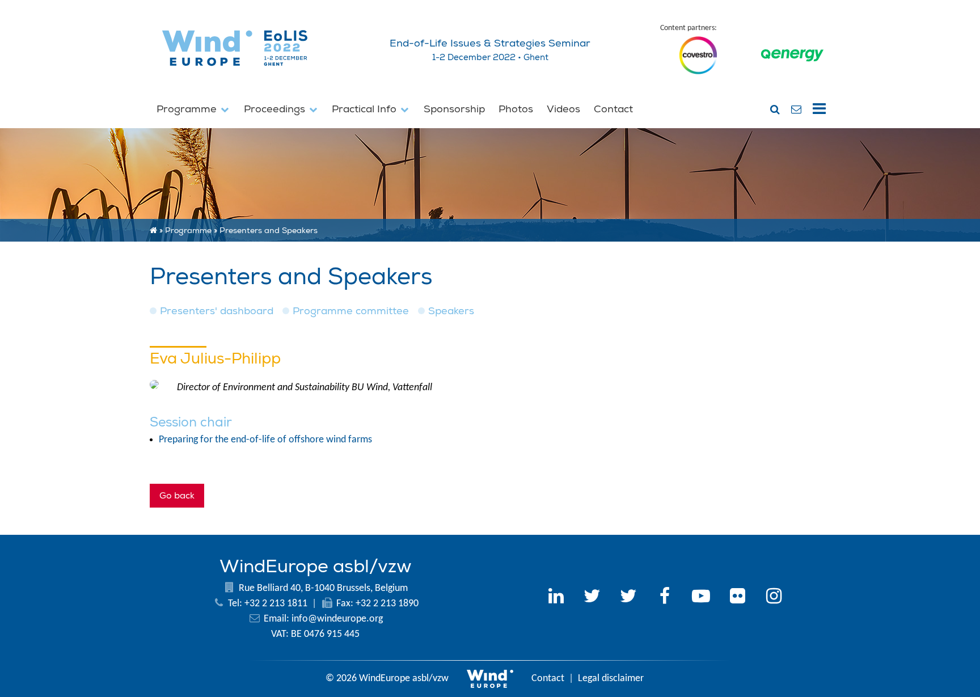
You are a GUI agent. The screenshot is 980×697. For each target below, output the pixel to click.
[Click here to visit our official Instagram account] (773, 597)
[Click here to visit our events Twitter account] (628, 597)
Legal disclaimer (611, 678)
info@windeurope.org (337, 619)
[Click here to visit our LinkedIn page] (555, 597)
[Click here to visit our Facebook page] (664, 597)
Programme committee (351, 311)
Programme (188, 109)
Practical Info (365, 109)
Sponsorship (454, 109)
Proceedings (276, 109)
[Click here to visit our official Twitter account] (592, 597)
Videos (563, 109)
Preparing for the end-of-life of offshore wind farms (265, 439)
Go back (177, 495)
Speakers (451, 311)
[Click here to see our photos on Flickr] (737, 597)
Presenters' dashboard (216, 311)
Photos (516, 109)
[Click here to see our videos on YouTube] (701, 597)
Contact (613, 109)
